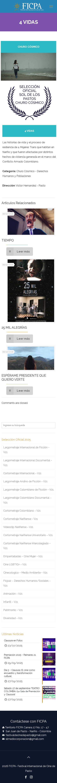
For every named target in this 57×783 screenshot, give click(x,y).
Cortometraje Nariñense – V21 (20, 518)
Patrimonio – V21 (13, 610)
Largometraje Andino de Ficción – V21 (25, 481)
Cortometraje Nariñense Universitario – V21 (28, 535)
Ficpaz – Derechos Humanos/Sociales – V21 (27, 583)
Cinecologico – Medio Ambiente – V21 (25, 572)
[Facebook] (26, 777)
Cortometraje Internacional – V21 (22, 473)
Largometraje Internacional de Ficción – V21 (26, 450)
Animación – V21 (12, 593)
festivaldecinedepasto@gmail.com (26, 735)
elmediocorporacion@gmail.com (25, 738)
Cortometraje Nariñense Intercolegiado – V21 (27, 546)
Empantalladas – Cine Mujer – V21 (23, 556)
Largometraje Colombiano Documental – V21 (27, 500)
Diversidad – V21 (12, 618)
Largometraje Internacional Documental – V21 (27, 463)
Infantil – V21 (10, 601)
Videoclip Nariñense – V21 (18, 527)
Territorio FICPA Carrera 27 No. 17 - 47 (27, 727)
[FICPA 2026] (28, 6)
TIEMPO (8, 240)
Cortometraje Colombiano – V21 (22, 510)
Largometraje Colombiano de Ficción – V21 (28, 489)
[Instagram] (31, 777)
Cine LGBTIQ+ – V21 (15, 564)
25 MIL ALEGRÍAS (14, 327)
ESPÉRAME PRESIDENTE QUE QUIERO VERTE (24, 377)
